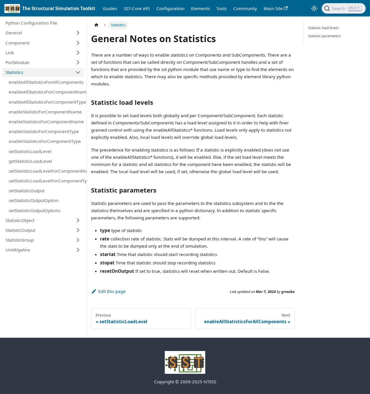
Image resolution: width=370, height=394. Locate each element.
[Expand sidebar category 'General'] (78, 33)
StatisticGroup (19, 240)
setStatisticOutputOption (33, 200)
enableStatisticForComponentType (44, 131)
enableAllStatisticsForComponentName (46, 92)
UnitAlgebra (17, 250)
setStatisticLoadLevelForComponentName (46, 171)
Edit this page (112, 291)
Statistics (14, 72)
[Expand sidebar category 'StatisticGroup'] (78, 240)
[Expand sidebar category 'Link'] (78, 52)
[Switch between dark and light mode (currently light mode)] (314, 8)
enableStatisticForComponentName (45, 112)
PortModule (17, 62)
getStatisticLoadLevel (30, 161)
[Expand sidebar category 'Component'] (78, 42)
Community (245, 8)
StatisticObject (19, 220)
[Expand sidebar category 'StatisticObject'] (78, 220)
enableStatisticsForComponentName (46, 121)
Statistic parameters (324, 35)
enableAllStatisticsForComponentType (46, 102)
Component (17, 43)
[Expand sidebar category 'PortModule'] (78, 62)
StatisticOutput (20, 230)
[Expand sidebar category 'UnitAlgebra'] (78, 250)
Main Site (273, 8)
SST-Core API (137, 8)
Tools (221, 8)
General (13, 33)
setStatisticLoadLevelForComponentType (46, 181)
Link (9, 52)
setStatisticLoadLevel (30, 151)
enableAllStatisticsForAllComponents (46, 82)
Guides (110, 8)
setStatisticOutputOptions (34, 210)
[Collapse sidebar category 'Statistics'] (78, 72)
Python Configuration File (31, 23)
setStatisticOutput (27, 190)
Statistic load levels (323, 27)
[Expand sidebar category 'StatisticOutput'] (78, 230)
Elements (200, 8)
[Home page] (96, 25)
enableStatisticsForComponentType (45, 141)
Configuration (170, 8)
